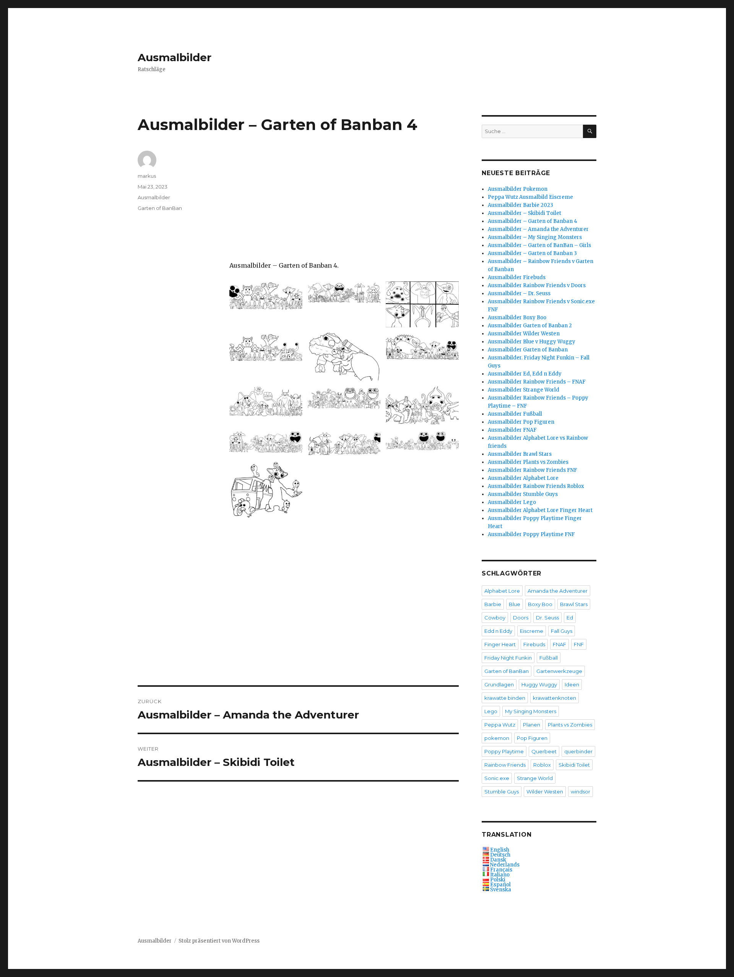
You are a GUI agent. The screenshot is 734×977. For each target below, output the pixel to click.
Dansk (498, 860)
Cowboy (494, 617)
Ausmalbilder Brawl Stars (520, 454)
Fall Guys (561, 631)
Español (500, 884)
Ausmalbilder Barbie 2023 (520, 205)
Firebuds (534, 644)
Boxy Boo (540, 604)
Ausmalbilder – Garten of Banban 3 (532, 253)
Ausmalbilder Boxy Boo (517, 317)
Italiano (500, 874)
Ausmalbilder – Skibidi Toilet (524, 213)
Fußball (548, 658)
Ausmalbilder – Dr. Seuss (519, 293)
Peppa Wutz (499, 725)
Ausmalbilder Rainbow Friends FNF (532, 470)
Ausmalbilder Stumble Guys (523, 494)
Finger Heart (500, 644)
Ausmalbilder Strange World (523, 390)
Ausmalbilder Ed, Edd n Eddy (525, 374)
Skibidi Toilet (574, 765)
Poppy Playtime (504, 751)
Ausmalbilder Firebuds (517, 277)
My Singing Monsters (530, 711)
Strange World (535, 778)
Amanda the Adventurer (558, 591)
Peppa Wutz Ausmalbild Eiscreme (530, 197)
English (499, 850)
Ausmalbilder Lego (512, 502)
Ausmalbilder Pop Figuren (521, 422)
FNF (579, 644)
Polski (497, 879)
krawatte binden (504, 698)
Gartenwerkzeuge (559, 671)
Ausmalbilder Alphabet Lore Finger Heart (540, 510)
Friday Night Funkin (508, 658)
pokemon (496, 738)
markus (147, 176)
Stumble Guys (501, 791)
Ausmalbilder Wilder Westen (524, 333)
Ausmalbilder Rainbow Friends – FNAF (537, 382)
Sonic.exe (496, 778)
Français (501, 869)
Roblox (542, 765)
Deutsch (500, 855)
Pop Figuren (532, 738)
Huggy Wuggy (539, 684)
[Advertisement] (345, 205)
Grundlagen (499, 684)
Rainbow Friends (505, 765)
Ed (570, 617)
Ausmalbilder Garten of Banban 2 (530, 325)
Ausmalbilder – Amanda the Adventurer (538, 229)
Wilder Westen (544, 791)
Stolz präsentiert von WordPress (219, 941)
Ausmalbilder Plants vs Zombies (528, 462)
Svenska (500, 889)
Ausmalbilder (174, 57)
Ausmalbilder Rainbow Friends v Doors (537, 285)
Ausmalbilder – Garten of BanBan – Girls (539, 245)
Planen (531, 725)
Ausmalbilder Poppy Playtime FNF (531, 534)
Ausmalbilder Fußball (515, 414)
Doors (520, 617)
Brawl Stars (574, 604)
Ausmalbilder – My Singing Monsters (535, 237)
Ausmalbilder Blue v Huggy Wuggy (531, 341)
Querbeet (544, 751)
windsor (580, 791)
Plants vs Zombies (570, 725)
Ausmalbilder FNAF (512, 430)
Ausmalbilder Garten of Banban (528, 349)
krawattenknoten (554, 698)
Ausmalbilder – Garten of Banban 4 (532, 221)
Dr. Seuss (547, 617)
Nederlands (505, 865)
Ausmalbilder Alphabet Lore (523, 478)
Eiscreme (531, 631)
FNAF (559, 644)
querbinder (578, 751)
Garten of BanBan (160, 208)
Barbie (492, 604)
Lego (490, 711)
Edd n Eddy (498, 631)
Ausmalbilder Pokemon (517, 189)
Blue (514, 604)
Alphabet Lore (502, 591)
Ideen (572, 684)
